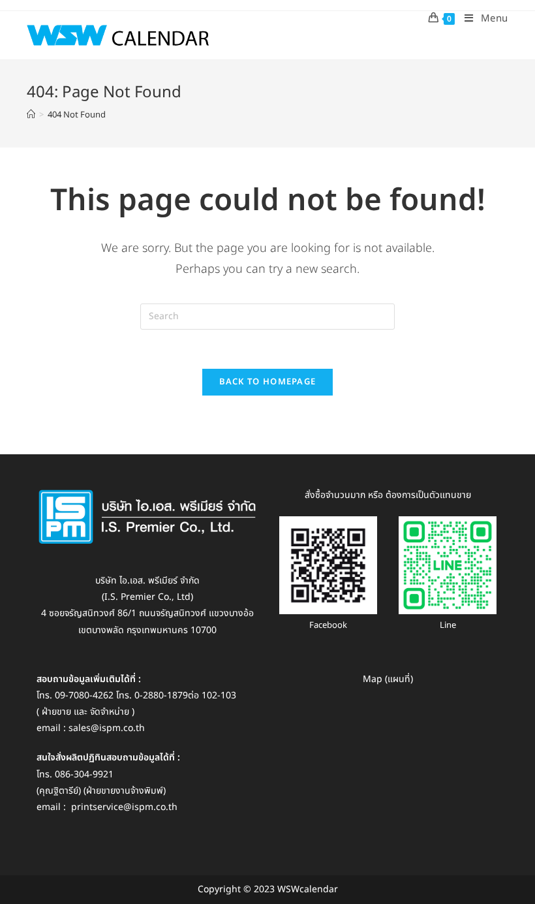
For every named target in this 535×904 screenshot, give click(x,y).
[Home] (31, 114)
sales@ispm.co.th (107, 728)
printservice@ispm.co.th (124, 807)
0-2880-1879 (161, 695)
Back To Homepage (267, 381)
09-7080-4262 (84, 695)
